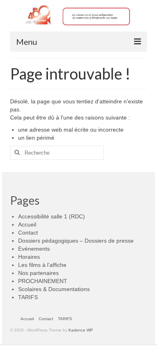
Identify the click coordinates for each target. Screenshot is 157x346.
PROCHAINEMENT (42, 281)
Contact (28, 232)
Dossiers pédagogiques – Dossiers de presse (76, 240)
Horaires (29, 257)
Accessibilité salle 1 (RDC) (51, 216)
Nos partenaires (38, 273)
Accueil (27, 224)
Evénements (34, 248)
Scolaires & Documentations (54, 289)
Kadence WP (80, 330)
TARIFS (28, 297)
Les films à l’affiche (42, 265)
